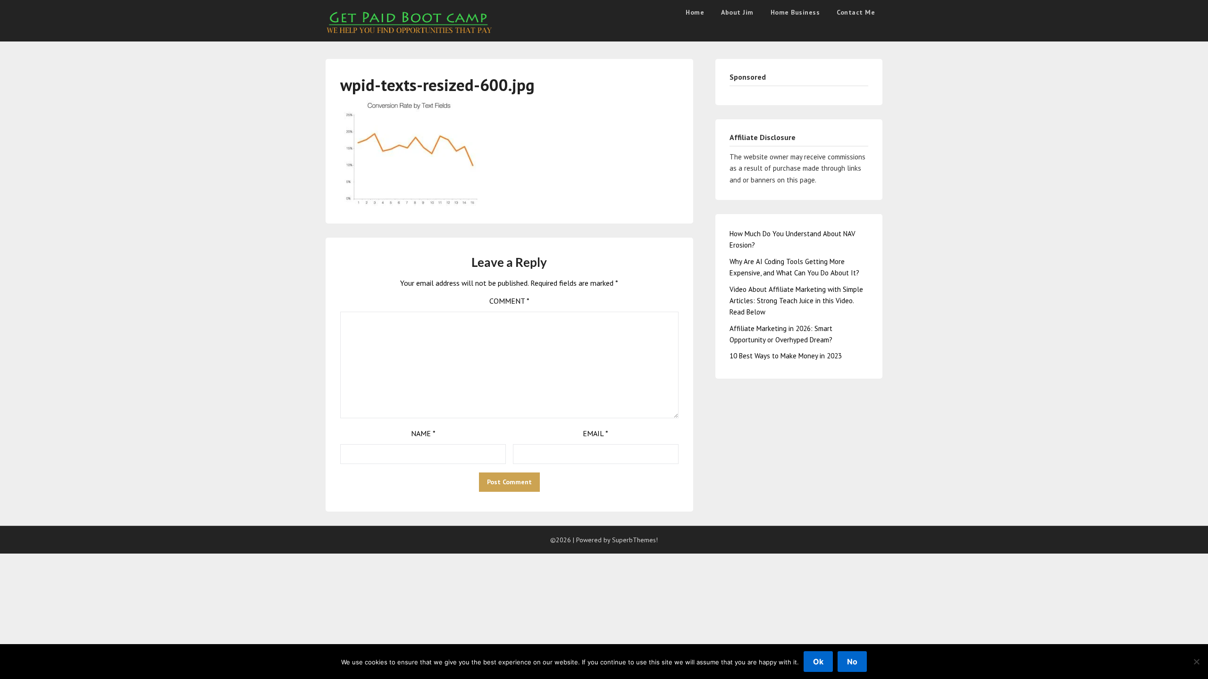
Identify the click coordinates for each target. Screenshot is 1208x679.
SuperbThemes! (635, 540)
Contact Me (856, 12)
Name (423, 433)
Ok (818, 661)
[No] (1196, 661)
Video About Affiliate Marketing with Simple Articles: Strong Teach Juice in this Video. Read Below (796, 301)
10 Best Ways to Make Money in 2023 (786, 355)
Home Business (795, 12)
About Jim (737, 12)
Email (595, 433)
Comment (509, 301)
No (852, 661)
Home (695, 12)
